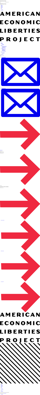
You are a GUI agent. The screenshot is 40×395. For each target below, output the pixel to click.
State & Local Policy (4, 49)
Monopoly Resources (4, 47)
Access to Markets (3, 50)
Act (1, 51)
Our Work (2, 7)
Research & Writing (4, 48)
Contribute (2, 9)
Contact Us (2, 391)
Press (1, 8)
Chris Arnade (5, 393)
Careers (1, 6)
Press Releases (3, 52)
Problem (2, 5)
